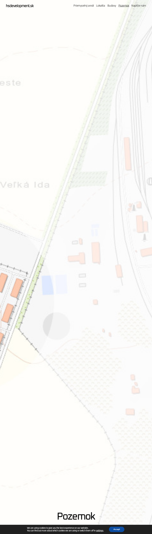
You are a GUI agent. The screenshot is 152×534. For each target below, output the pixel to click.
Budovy (111, 5)
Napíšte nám (138, 5)
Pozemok (123, 5)
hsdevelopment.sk (20, 6)
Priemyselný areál (83, 5)
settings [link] (99, 531)
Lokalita (100, 5)
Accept (116, 529)
